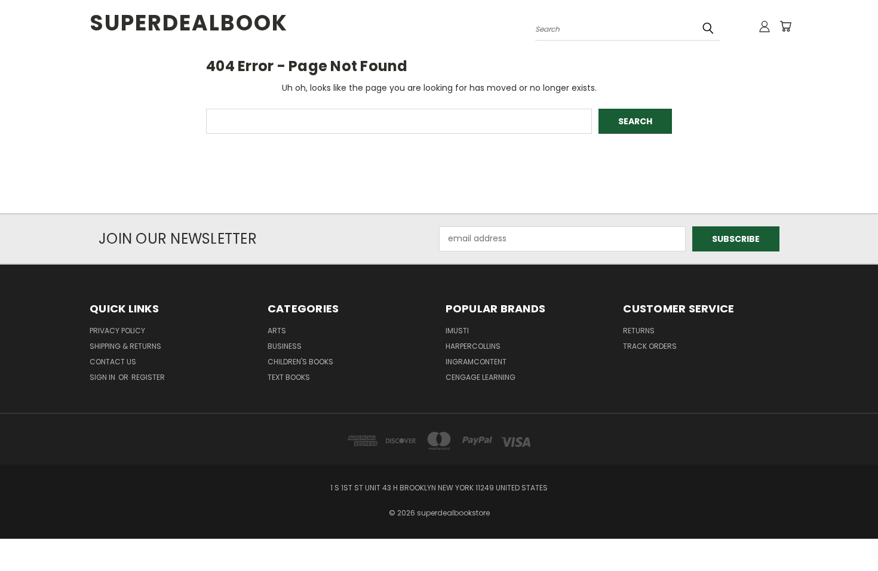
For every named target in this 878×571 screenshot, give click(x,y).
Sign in (103, 377)
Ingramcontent (476, 362)
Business (285, 346)
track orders (650, 346)
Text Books (289, 377)
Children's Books (300, 362)
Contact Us (113, 362)
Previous (846, 533)
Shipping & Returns (125, 346)
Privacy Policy (117, 331)
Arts (277, 331)
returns (639, 331)
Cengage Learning (480, 377)
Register (148, 377)
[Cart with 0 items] (785, 26)
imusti (457, 331)
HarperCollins (473, 346)
